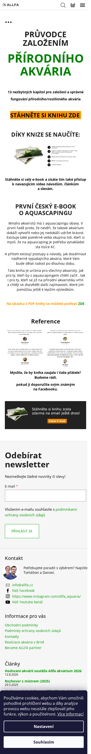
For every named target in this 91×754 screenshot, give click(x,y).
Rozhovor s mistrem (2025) (27, 681)
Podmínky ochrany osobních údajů (33, 630)
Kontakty (12, 636)
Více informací (70, 714)
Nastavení (44, 726)
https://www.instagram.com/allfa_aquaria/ (46, 596)
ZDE (81, 303)
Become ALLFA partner (23, 647)
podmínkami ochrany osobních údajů (41, 512)
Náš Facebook (23, 590)
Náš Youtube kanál (27, 602)
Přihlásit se (22, 531)
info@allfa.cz (22, 585)
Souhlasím (43, 742)
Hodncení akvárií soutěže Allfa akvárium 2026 (43, 671)
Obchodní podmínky (21, 625)
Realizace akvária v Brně (24, 642)
